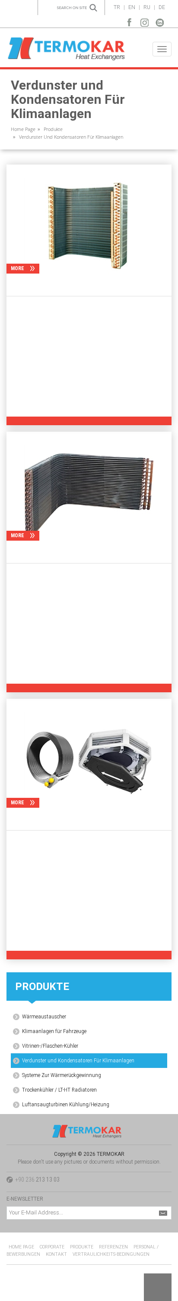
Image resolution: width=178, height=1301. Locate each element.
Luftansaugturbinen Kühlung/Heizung (65, 1104)
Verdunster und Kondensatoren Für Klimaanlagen (78, 1060)
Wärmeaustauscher (44, 1016)
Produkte (53, 129)
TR (117, 7)
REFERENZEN (113, 1247)
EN (131, 7)
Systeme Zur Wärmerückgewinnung (61, 1075)
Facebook (129, 20)
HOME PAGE (21, 1247)
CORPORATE (52, 1247)
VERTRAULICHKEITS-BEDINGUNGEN (111, 1254)
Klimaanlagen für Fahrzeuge (54, 1031)
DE (162, 7)
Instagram (144, 20)
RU (146, 7)
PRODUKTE (81, 1247)
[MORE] (89, 225)
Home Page (23, 129)
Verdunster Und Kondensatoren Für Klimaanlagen (71, 137)
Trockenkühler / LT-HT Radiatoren (59, 1089)
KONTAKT (56, 1254)
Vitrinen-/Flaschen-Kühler (50, 1046)
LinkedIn (159, 20)
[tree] (89, 1060)
